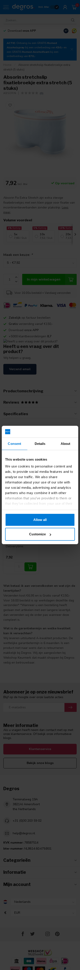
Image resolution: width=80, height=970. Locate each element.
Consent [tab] (14, 444)
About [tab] (65, 444)
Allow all (40, 520)
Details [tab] (40, 444)
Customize (37, 534)
